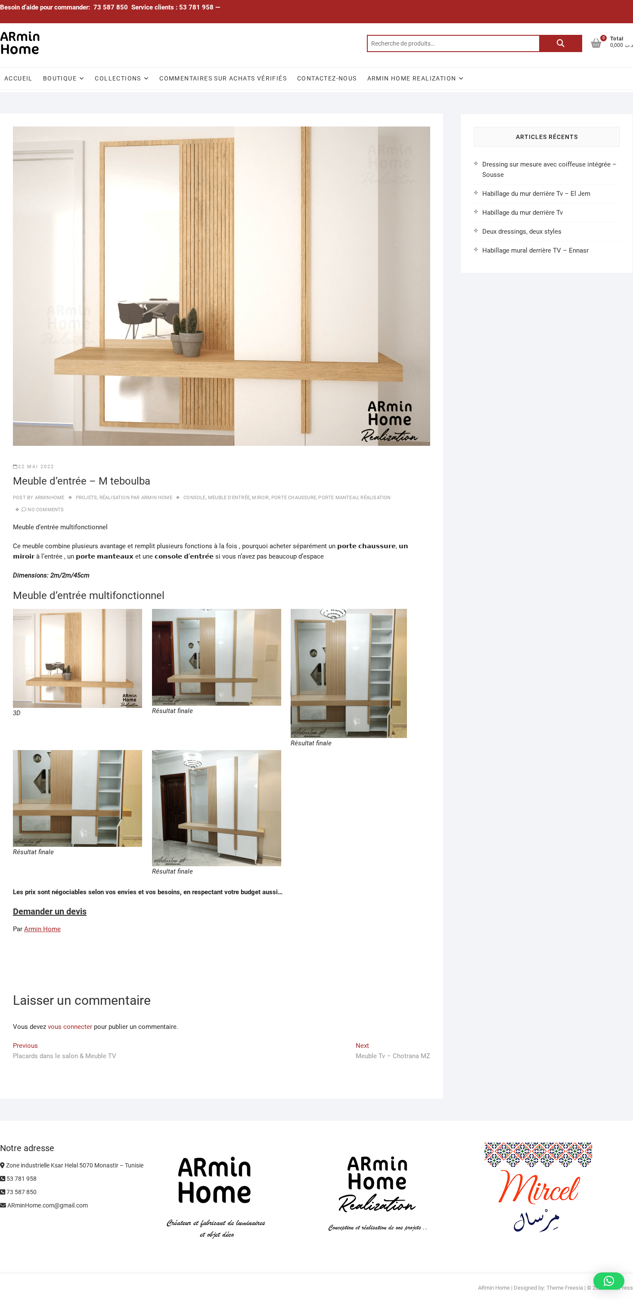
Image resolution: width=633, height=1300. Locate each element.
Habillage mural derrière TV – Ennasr (535, 250)
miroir (260, 497)
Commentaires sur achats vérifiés (223, 78)
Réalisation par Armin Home (135, 497)
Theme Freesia (564, 1288)
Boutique (60, 78)
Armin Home (42, 929)
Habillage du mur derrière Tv (522, 212)
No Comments (46, 510)
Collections (118, 78)
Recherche (560, 43)
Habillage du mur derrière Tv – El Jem (536, 194)
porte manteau (338, 497)
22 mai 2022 (36, 466)
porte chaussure (293, 497)
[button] (608, 1281)
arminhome (48, 497)
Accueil (18, 78)
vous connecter (70, 1027)
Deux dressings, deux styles (522, 231)
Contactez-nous (327, 78)
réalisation (375, 497)
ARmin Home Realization (411, 78)
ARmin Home (494, 1288)
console (194, 497)
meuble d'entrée (229, 497)
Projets (86, 497)
